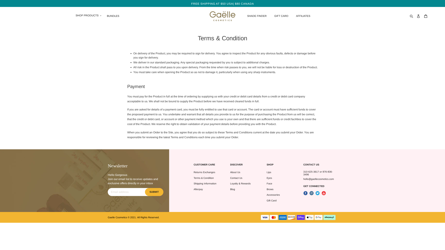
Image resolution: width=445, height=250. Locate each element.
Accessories (273, 194)
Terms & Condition (204, 178)
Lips (269, 172)
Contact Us (236, 178)
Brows (270, 189)
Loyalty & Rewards (240, 183)
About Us (235, 172)
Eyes (269, 178)
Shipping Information (205, 183)
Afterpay (198, 189)
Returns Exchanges (204, 172)
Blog (232, 189)
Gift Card (272, 200)
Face (269, 183)
